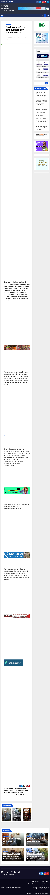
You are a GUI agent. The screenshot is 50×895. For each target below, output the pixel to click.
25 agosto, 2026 (5, 816)
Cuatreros (20, 37)
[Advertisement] (17, 73)
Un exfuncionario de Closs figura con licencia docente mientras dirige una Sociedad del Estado (12, 840)
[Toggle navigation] (22, 16)
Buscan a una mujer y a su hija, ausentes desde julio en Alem (41, 128)
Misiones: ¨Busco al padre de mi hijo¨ (42, 891)
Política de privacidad (37, 893)
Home (33, 881)
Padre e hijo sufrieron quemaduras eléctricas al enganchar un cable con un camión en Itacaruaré (36, 855)
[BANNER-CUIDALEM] (17, 640)
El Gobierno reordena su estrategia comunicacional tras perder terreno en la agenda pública (41, 112)
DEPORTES (37, 881)
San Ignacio (12, 39)
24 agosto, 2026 (16, 816)
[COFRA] (17, 337)
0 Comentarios (17, 843)
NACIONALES (30, 836)
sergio (8, 35)
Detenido (24, 37)
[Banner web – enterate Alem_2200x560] (17, 479)
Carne (16, 37)
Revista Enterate (11, 872)
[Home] (2, 16)
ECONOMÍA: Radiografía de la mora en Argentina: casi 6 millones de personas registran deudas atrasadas (42, 103)
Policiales (7, 39)
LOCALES (31, 891)
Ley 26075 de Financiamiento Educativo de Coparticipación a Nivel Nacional (40, 888)
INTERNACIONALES (44, 881)
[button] (42, 15)
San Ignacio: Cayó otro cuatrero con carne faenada (15, 30)
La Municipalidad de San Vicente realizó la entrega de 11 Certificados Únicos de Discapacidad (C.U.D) (38, 884)
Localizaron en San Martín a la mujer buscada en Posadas (10, 790)
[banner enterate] (17, 533)
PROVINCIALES (8, 24)
